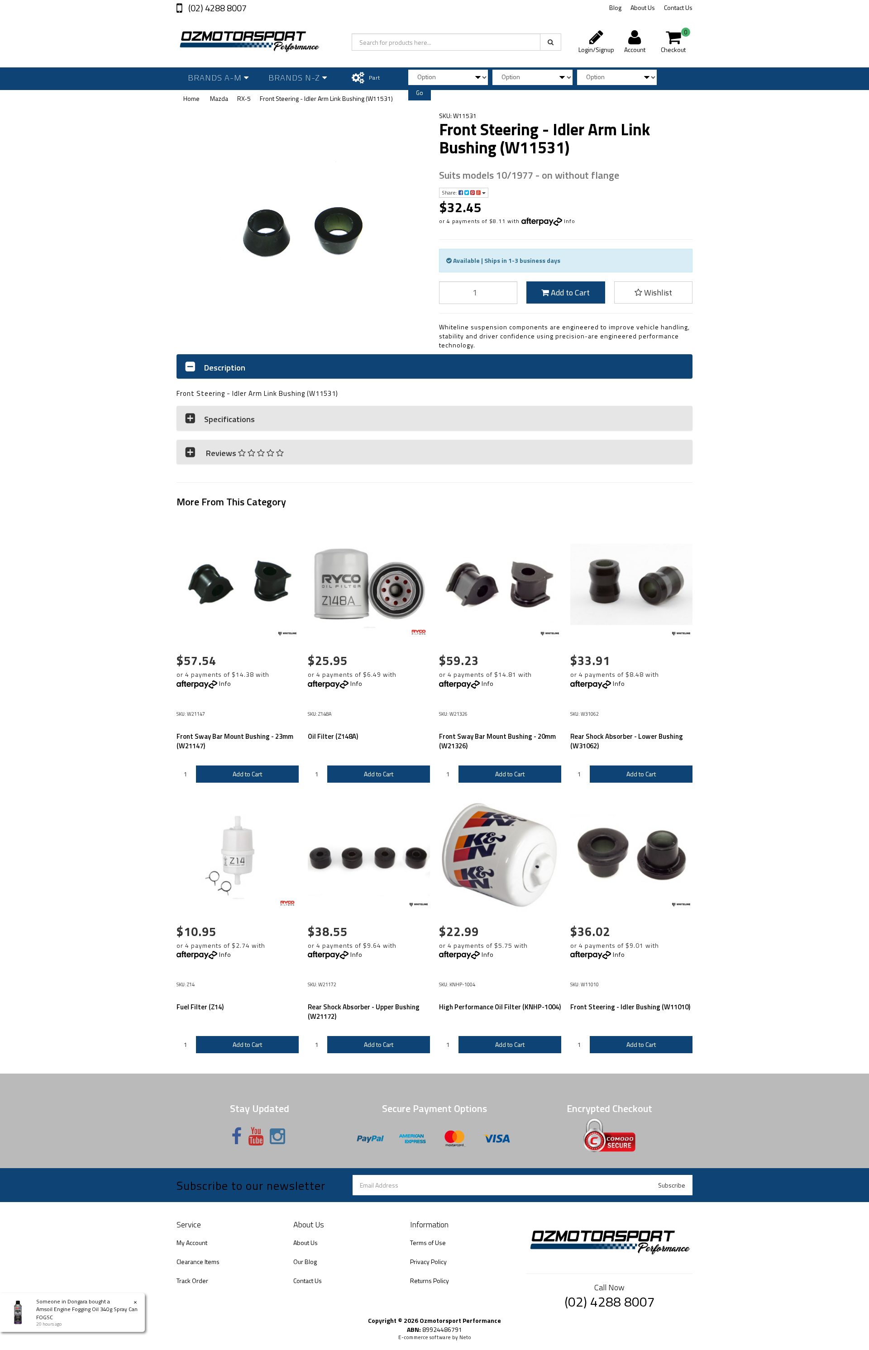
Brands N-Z (295, 77)
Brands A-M (216, 77)
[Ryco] (419, 634)
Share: (450, 192)
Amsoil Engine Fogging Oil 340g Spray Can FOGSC (87, 1313)
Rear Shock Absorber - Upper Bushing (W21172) (364, 1012)
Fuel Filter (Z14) (200, 1007)
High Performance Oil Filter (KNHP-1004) (500, 1007)
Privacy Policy (428, 1261)
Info (569, 221)
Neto (465, 1337)
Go (419, 92)
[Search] (550, 42)
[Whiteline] (287, 634)
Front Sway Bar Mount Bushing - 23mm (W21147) (235, 741)
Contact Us (678, 7)
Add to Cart (569, 292)
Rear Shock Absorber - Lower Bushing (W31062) (626, 741)
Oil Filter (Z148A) (333, 736)
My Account (192, 1242)
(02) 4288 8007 (216, 8)
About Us (642, 7)
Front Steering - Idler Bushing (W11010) (630, 1007)
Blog (615, 7)
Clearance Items (198, 1261)
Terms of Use (428, 1242)
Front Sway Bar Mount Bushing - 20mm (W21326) (497, 741)
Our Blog (305, 1261)
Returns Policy (429, 1280)
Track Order (192, 1280)
